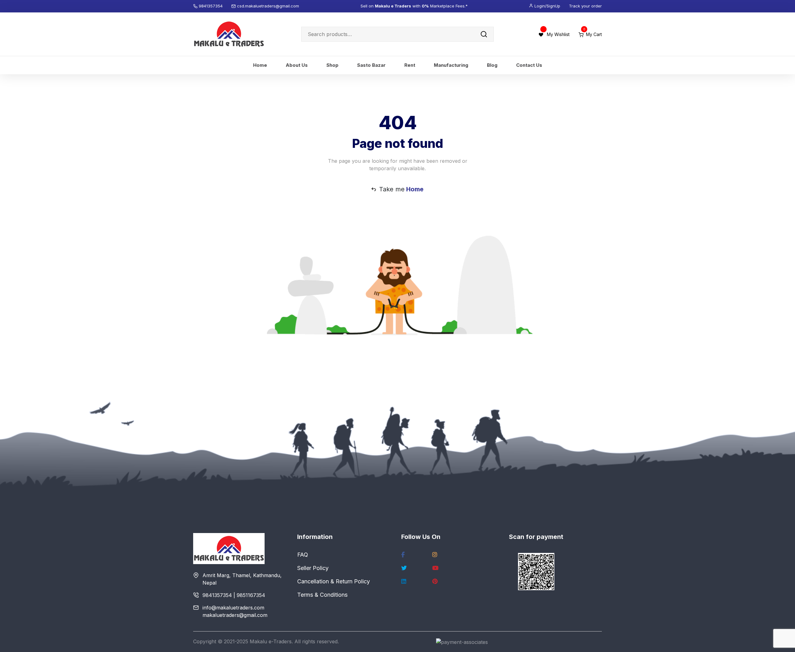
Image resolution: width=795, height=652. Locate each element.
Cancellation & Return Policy (333, 581)
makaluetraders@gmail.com (234, 615)
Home (260, 65)
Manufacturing (451, 65)
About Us (297, 65)
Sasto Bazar (371, 65)
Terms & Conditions (322, 594)
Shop (332, 65)
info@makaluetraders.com (233, 607)
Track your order (585, 5)
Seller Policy (313, 568)
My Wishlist (558, 34)
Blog (492, 65)
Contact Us (529, 65)
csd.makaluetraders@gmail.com (268, 5)
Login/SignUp (547, 5)
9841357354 (211, 5)
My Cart (592, 34)
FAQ (302, 554)
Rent (409, 65)
